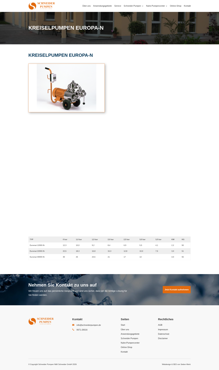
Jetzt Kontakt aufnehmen (177, 290)
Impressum (163, 329)
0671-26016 (82, 330)
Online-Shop (175, 6)
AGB (160, 325)
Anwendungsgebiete (102, 6)
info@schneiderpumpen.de (89, 325)
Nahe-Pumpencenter (155, 6)
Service (117, 6)
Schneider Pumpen (132, 6)
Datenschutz (163, 334)
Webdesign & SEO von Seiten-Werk (176, 364)
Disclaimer (163, 338)
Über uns (86, 6)
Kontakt (187, 6)
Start (123, 325)
